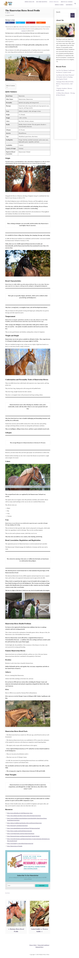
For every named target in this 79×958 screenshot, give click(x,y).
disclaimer (23, 30)
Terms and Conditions (43, 945)
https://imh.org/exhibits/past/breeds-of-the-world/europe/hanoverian (24, 823)
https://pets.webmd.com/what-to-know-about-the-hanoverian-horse (24, 815)
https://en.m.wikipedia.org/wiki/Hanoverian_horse (20, 813)
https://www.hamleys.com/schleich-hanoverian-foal (20, 843)
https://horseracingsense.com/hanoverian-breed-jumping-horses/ (23, 836)
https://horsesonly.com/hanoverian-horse (17, 825)
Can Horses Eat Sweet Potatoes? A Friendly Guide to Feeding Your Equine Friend (65, 77)
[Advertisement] (65, 117)
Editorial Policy (40, 947)
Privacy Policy (33, 945)
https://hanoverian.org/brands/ (14, 846)
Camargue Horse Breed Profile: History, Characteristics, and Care (65, 83)
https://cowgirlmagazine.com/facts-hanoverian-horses (20, 833)
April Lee (8, 12)
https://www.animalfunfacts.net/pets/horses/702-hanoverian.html (23, 828)
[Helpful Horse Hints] (8, 3)
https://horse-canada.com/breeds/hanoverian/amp (19, 831)
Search (58, 12)
